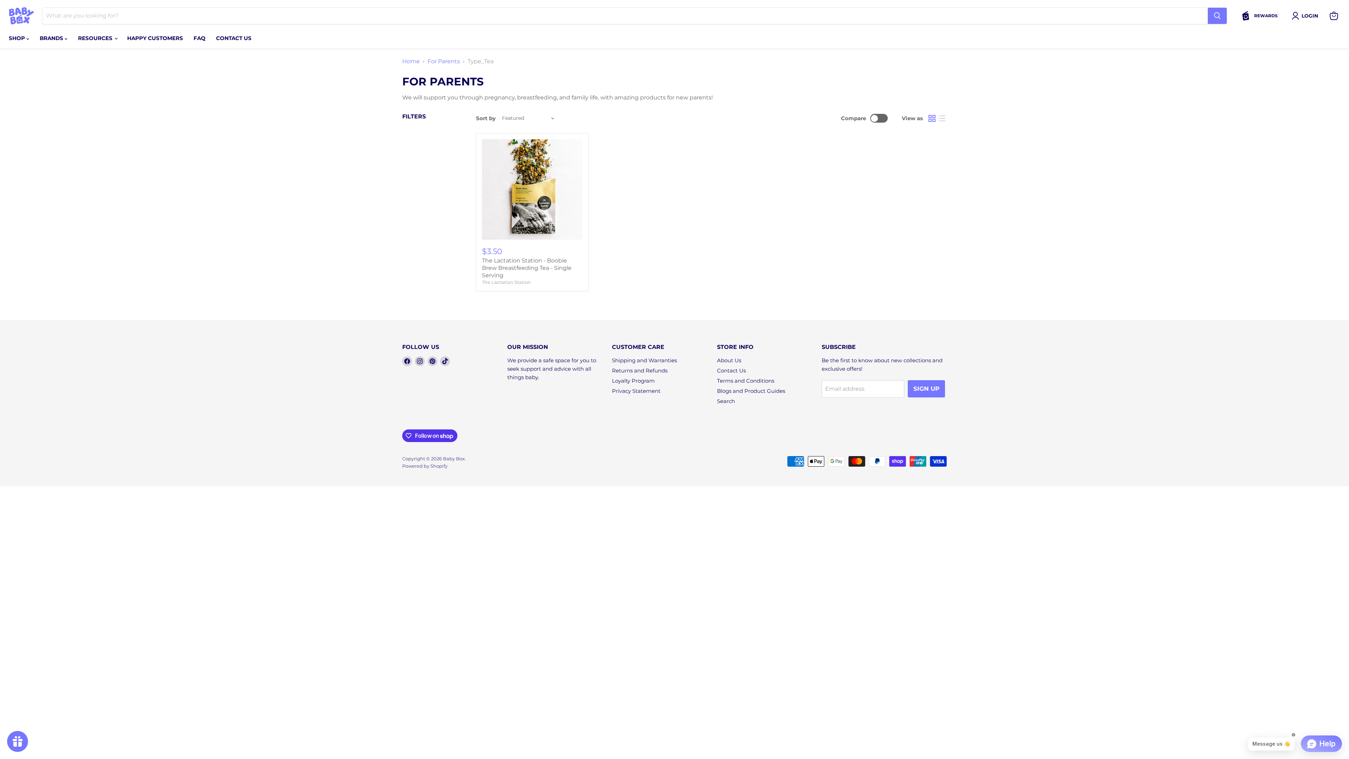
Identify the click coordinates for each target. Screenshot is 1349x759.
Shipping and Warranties (644, 360)
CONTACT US (234, 38)
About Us (729, 360)
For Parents (444, 61)
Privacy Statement (636, 391)
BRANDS (52, 38)
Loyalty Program (633, 380)
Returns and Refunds (639, 370)
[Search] (1217, 16)
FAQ (200, 38)
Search (726, 401)
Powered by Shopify (425, 466)
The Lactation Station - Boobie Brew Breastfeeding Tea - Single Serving (527, 268)
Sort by (486, 118)
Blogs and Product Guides (751, 391)
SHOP (17, 38)
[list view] (942, 118)
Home (411, 61)
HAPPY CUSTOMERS (155, 38)
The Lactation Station (506, 282)
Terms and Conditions (745, 380)
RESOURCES (96, 38)
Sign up (926, 388)
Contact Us (731, 370)
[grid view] (932, 118)
